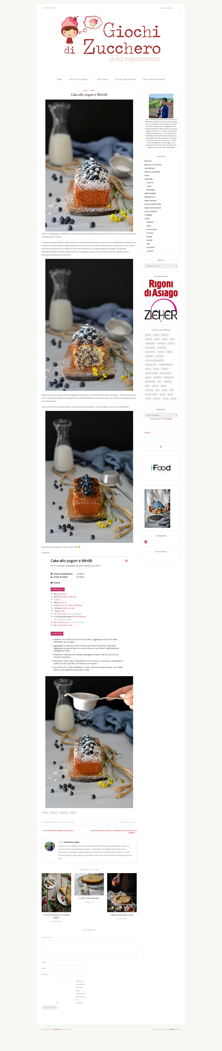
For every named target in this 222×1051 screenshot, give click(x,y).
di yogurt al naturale (68, 597)
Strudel (149, 240)
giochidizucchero (67, 822)
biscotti (165, 335)
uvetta (148, 399)
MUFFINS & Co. (150, 197)
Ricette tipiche (151, 394)
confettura (150, 352)
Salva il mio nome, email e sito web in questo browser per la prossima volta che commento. (80, 992)
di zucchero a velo (64, 625)
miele (147, 386)
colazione (162, 348)
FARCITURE (149, 179)
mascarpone (150, 382)
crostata (149, 356)
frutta (45, 813)
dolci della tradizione (154, 360)
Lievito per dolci (68, 608)
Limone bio (61, 614)
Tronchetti (150, 247)
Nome (44, 962)
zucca (173, 399)
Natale (163, 386)
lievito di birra (151, 373)
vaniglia (156, 399)
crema (169, 352)
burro (157, 339)
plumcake (63, 813)
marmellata (168, 377)
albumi (156, 335)
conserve (150, 182)
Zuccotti (149, 251)
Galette (149, 236)
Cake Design (102, 79)
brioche (148, 339)
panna (164, 390)
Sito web (45, 974)
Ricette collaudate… (79, 79)
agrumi (148, 335)
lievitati (164, 369)
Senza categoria (151, 211)
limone (148, 377)
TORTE (92, 90)
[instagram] (146, 542)
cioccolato (150, 348)
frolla (148, 369)
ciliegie (171, 343)
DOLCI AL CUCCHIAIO (152, 172)
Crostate (149, 233)
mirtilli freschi (62, 622)
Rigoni (162, 394)
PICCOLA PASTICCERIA (153, 204)
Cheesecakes (151, 229)
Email (44, 968)
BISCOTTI (148, 161)
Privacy (147, 432)
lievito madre (165, 373)
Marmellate (150, 190)
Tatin (148, 244)
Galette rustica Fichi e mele (122, 915)
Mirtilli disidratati (79, 616)
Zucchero (63, 602)
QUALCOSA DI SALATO (153, 208)
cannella (161, 343)
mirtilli (54, 813)
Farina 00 (62, 594)
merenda (167, 382)
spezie (170, 394)
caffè (172, 339)
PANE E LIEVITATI (150, 200)
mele (160, 382)
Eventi (147, 175)
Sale (63, 611)
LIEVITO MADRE (150, 193)
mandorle (157, 377)
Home (59, 79)
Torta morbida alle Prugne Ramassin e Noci (58, 830)
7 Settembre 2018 (49, 822)
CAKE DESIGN (149, 168)
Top (178, 1029)
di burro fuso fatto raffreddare (70, 605)
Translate (168, 419)
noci (157, 390)
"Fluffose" (150, 222)
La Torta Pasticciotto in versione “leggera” (56, 916)
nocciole (149, 390)
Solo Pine (56, 1029)
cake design (150, 343)
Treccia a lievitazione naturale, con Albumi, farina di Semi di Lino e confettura (114, 831)
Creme (149, 186)
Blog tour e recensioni (154, 79)
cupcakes (159, 356)
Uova (57, 599)
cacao (164, 339)
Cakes (85, 90)
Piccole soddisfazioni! (125, 79)
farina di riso (150, 365)
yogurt (73, 813)
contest (161, 352)
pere (171, 390)
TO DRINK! (148, 215)
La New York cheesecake (89, 898)
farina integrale (165, 365)
